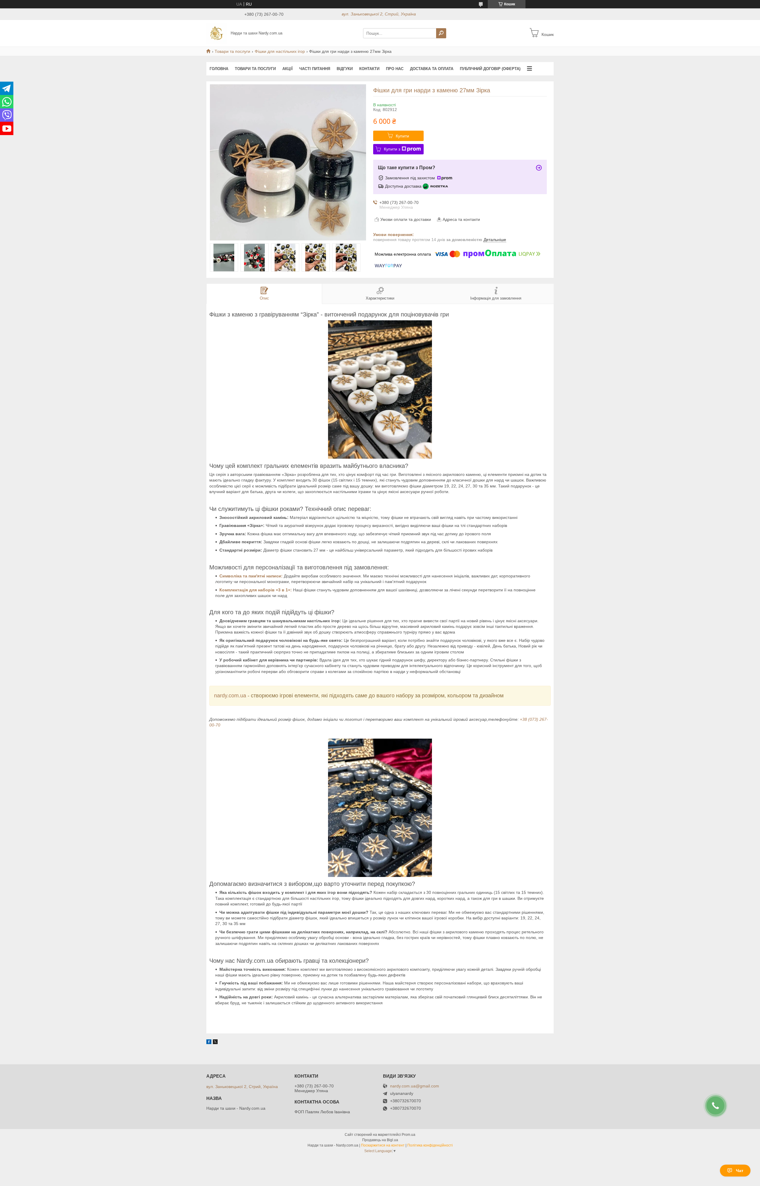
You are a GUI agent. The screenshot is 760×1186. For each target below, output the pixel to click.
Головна (219, 68)
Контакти (369, 68)
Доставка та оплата (431, 68)
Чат (739, 1170)
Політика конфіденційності (430, 1145)
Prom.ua (408, 1135)
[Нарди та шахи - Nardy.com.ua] (216, 33)
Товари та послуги (232, 51)
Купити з (392, 149)
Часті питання (314, 68)
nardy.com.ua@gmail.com (414, 1086)
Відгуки (345, 68)
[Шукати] (441, 33)
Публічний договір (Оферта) (490, 68)
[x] (215, 1042)
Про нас (394, 68)
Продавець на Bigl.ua (380, 1140)
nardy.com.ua (231, 696)
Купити (402, 136)
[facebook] (208, 1042)
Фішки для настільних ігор (280, 51)
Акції (287, 68)
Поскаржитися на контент (383, 1145)
